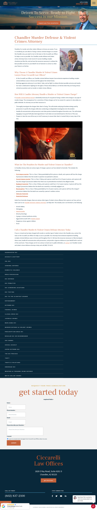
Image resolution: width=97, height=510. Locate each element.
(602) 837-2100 (15, 495)
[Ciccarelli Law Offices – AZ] (10, 3)
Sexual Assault (11, 345)
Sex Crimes (9, 340)
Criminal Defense (12, 265)
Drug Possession (12, 274)
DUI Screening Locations (15, 287)
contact (67, 243)
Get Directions (48, 480)
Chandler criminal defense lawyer (25, 97)
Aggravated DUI (11, 252)
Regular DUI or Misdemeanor (16, 336)
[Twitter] (57, 496)
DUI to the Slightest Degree (16, 296)
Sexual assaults (20, 211)
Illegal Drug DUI (11, 314)
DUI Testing (9, 292)
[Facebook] (52, 496)
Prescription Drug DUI (14, 331)
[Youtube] (61, 496)
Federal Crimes (11, 309)
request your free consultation (48, 23)
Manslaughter (20, 189)
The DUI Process (11, 353)
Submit (13, 443)
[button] (29, 503)
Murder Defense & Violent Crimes (18, 327)
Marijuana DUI (10, 323)
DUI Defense (9, 279)
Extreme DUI (9, 305)
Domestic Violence (12, 270)
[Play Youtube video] (48, 140)
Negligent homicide (22, 184)
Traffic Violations (12, 362)
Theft (7, 358)
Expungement (10, 301)
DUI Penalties (10, 283)
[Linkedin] (65, 496)
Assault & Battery (12, 257)
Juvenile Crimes (11, 318)
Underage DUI (10, 367)
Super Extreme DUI (12, 349)
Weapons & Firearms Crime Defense (19, 371)
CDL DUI (8, 261)
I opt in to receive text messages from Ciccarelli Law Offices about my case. (28, 439)
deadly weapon (35, 219)
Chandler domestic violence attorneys (35, 202)
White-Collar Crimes (13, 375)
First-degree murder (22, 174)
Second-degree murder (23, 179)
